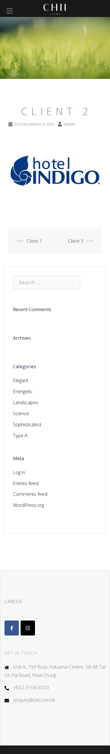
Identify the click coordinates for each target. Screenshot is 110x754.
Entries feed (25, 483)
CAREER (13, 601)
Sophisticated (27, 424)
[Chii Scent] (12, 628)
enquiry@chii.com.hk (34, 700)
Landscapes (25, 402)
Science (21, 413)
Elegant (20, 380)
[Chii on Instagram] (28, 628)
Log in (19, 472)
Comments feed (30, 494)
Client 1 (34, 241)
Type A (20, 435)
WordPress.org (28, 505)
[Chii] (55, 8)
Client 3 (75, 241)
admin (69, 124)
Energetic (22, 391)
